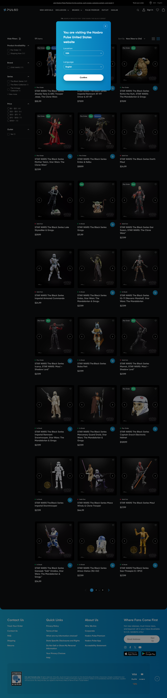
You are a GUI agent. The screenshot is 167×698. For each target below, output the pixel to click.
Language (68, 62)
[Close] (105, 26)
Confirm (83, 77)
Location (67, 48)
